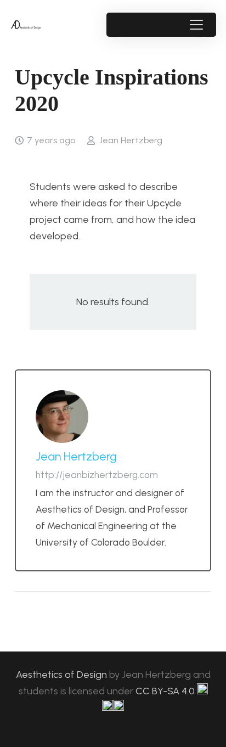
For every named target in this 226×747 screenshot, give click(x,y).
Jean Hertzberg (130, 140)
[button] (196, 24)
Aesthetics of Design (62, 675)
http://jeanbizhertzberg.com (97, 474)
